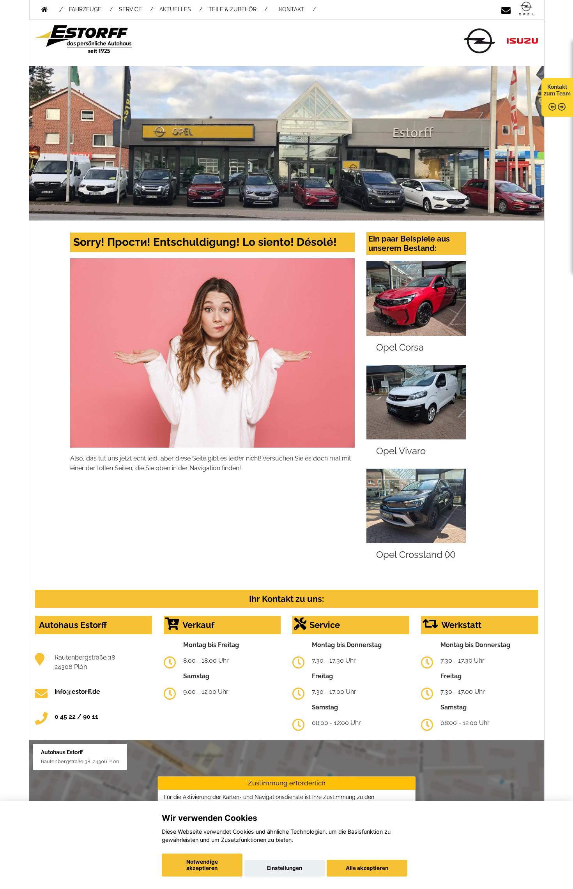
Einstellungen (284, 868)
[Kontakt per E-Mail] (506, 9)
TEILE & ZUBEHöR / (238, 9)
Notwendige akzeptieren (202, 865)
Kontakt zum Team (557, 90)
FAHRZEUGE (85, 9)
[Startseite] (526, 9)
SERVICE (130, 9)
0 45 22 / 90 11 (76, 716)
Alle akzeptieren (367, 868)
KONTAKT (291, 9)
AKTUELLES (175, 9)
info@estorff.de (77, 691)
